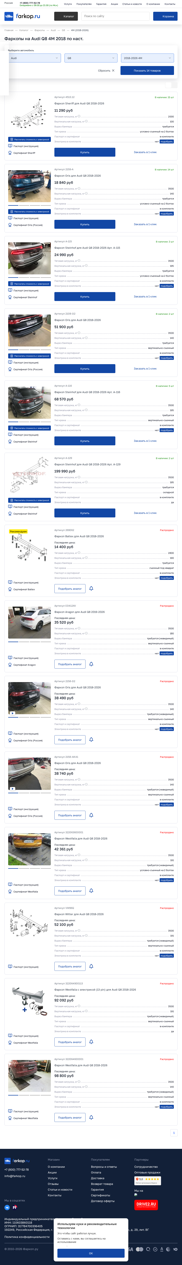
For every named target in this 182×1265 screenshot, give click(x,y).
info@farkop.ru (14, 1176)
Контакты (54, 1195)
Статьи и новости (60, 1189)
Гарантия (97, 1189)
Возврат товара (102, 1184)
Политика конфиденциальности (27, 1237)
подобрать (167, 141)
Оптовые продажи (147, 1172)
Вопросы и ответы (104, 1166)
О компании (56, 1166)
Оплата (96, 1172)
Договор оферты (103, 1201)
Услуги (52, 1178)
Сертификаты (100, 1195)
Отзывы (53, 1184)
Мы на (138, 1190)
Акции (52, 1172)
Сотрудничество (146, 1166)
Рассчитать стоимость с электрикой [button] (31, 139)
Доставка (97, 1178)
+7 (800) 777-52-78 (30, 2)
